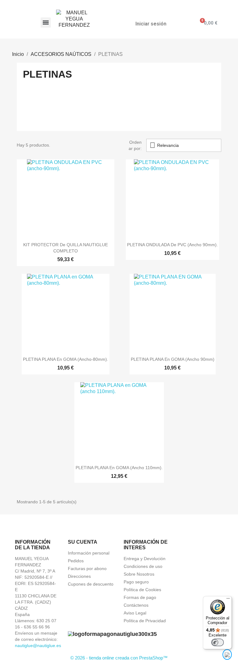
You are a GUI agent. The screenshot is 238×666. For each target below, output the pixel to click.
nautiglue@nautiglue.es (38, 645)
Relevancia (164, 145)
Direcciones (79, 576)
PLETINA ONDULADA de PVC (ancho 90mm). (172, 244)
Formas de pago (140, 597)
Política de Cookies (142, 589)
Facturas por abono (87, 568)
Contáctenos (136, 605)
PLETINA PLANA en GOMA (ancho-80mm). (65, 359)
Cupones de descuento (90, 584)
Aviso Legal (135, 612)
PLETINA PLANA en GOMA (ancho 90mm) (172, 359)
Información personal (88, 552)
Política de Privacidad (145, 620)
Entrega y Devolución (144, 558)
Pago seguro (136, 581)
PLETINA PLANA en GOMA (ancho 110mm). (119, 467)
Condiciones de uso (143, 566)
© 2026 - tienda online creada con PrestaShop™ (119, 657)
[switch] (217, 642)
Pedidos (76, 560)
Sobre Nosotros (139, 574)
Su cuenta (82, 542)
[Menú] (228, 600)
